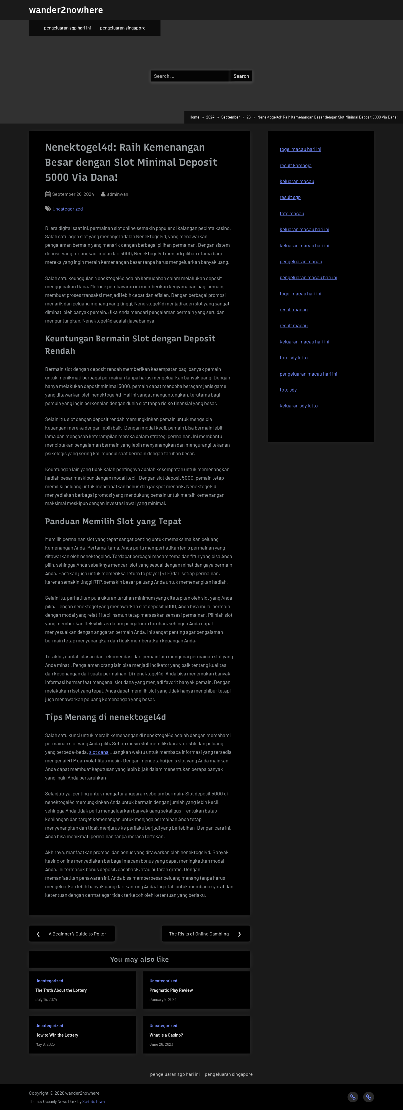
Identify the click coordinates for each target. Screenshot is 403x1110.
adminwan (117, 194)
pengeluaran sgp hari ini (67, 27)
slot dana (99, 752)
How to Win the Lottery (56, 1034)
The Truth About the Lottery (61, 990)
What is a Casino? (166, 1034)
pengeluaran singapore (122, 27)
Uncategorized (68, 208)
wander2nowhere (66, 10)
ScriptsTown (93, 1101)
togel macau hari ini (300, 149)
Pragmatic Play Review (171, 990)
